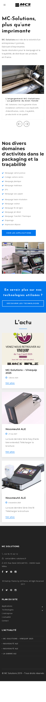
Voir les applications (18, 233)
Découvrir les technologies (23, 303)
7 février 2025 (13, 378)
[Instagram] (15, 571)
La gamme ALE (10, 653)
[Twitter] (7, 571)
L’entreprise (7, 613)
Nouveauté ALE (16, 429)
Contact (5, 620)
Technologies (7, 609)
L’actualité (6, 617)
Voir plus (10, 383)
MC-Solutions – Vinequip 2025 (18, 638)
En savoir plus (20, 112)
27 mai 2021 (12, 434)
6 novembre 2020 (14, 503)
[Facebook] (2, 571)
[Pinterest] (11, 571)
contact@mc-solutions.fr (15, 558)
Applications (7, 606)
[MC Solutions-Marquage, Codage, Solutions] (23, 5)
